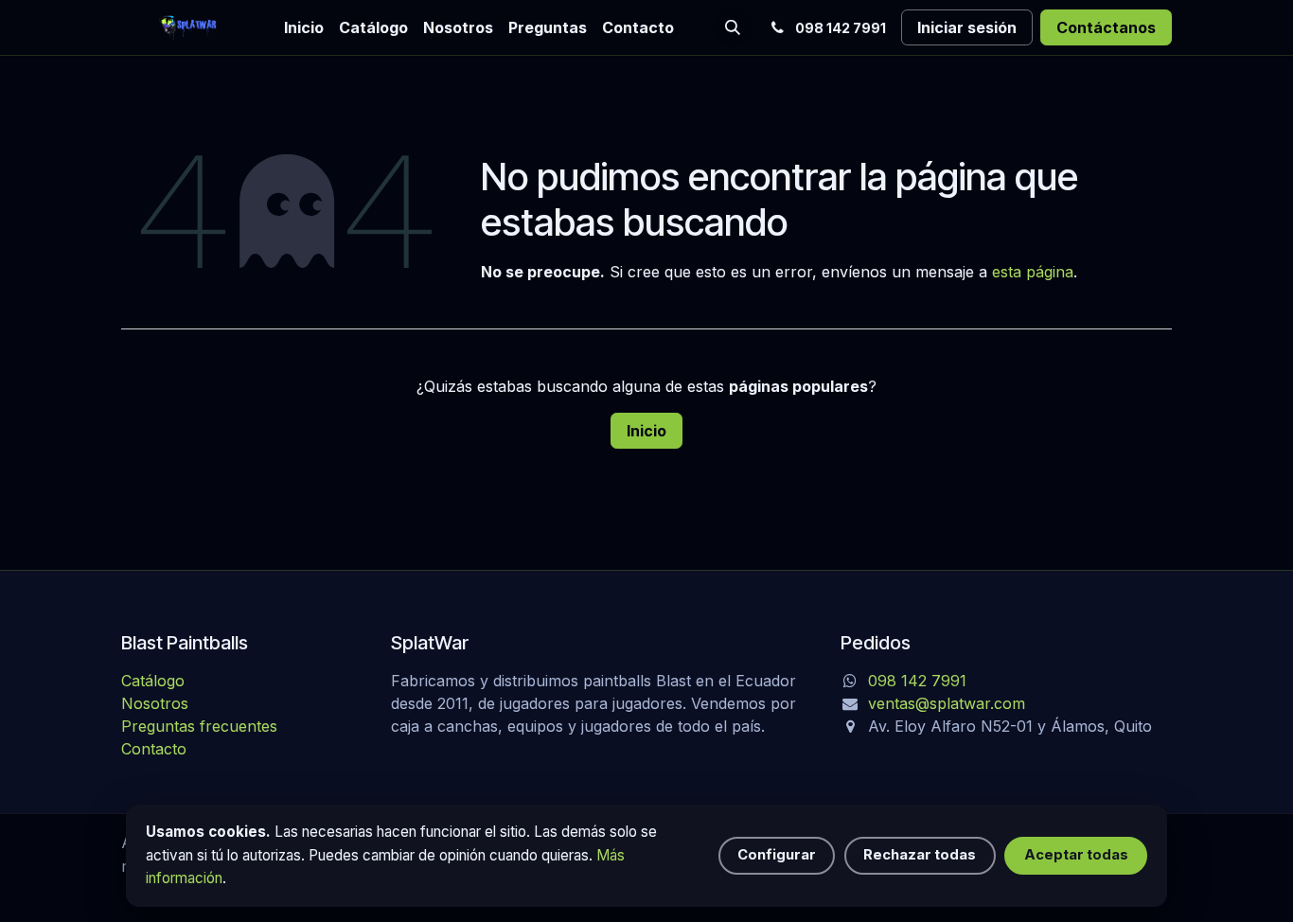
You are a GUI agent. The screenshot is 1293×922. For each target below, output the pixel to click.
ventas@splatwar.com (946, 703)
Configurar (776, 854)
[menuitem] (303, 27)
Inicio (646, 430)
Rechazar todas (919, 854)
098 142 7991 (917, 680)
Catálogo (153, 680)
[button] (733, 27)
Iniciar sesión (967, 27)
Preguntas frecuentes (199, 726)
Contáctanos (1106, 27)
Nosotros (154, 703)
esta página (1032, 271)
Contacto (153, 748)
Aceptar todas (1076, 854)
